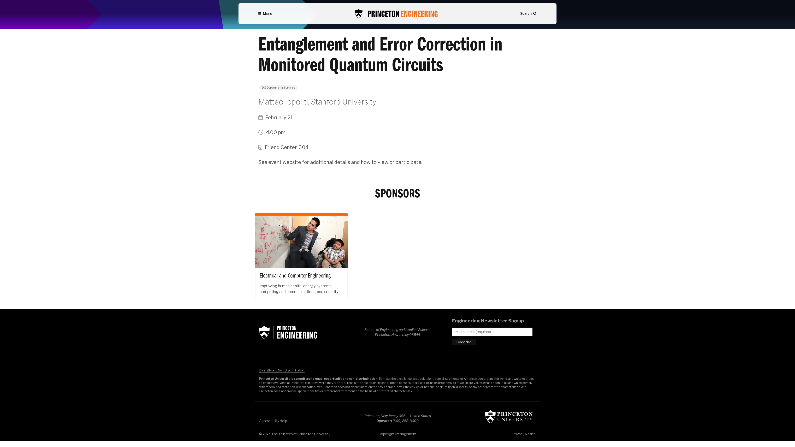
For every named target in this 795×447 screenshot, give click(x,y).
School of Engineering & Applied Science (288, 332)
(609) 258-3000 (406, 421)
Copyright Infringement (398, 434)
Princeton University (509, 416)
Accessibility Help (273, 421)
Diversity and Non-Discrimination (282, 370)
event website (284, 162)
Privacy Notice (524, 434)
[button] (265, 13)
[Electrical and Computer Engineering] (301, 251)
